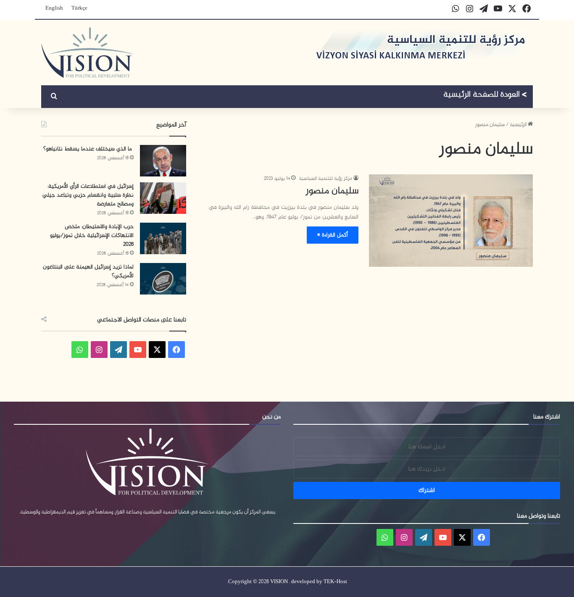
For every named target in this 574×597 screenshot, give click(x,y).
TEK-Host (335, 581)
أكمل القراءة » (332, 235)
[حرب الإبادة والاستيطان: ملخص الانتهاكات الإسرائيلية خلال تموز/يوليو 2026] (163, 238)
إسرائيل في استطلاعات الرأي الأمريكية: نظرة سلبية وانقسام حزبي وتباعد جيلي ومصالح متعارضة (88, 195)
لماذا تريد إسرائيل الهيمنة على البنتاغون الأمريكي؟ (88, 271)
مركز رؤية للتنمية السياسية (325, 178)
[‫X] (157, 349)
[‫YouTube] (137, 349)
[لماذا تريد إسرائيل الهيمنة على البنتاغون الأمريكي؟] (163, 279)
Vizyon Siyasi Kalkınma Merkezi (485, 95)
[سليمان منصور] (451, 220)
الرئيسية (519, 124)
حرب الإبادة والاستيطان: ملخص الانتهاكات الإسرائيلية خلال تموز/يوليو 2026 (92, 235)
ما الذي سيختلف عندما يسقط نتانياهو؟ (88, 149)
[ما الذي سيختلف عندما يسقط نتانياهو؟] (163, 160)
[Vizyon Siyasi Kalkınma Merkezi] (87, 52)
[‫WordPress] (118, 349)
